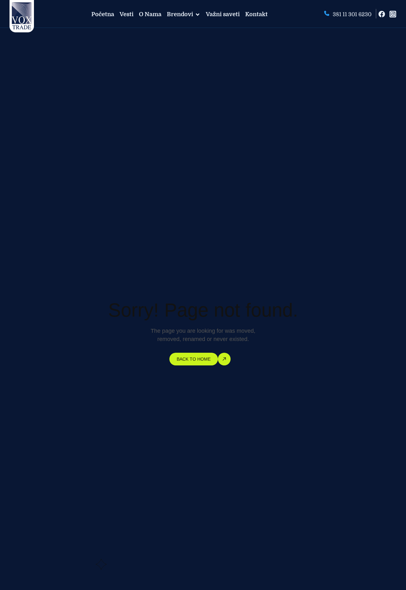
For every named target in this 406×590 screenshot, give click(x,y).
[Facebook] (381, 14)
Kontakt (256, 14)
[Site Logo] (22, 16)
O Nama (150, 14)
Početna (102, 14)
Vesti (127, 14)
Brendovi (180, 14)
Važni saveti (223, 14)
